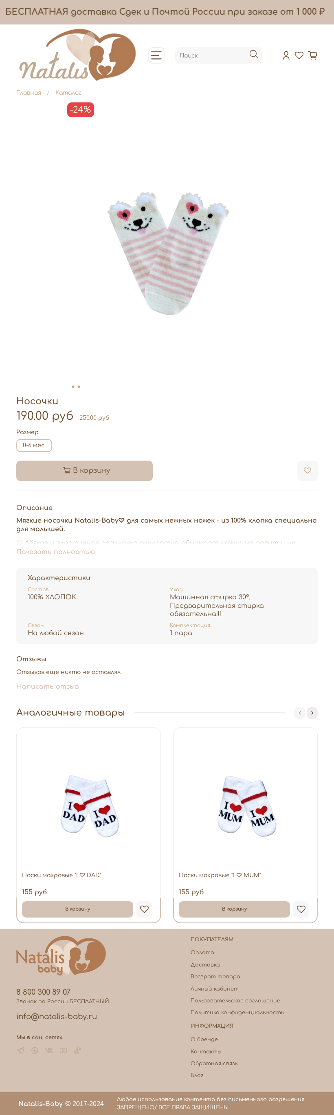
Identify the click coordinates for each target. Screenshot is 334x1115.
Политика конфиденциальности (238, 1012)
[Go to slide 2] (79, 387)
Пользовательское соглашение (235, 1001)
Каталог (68, 93)
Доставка (205, 965)
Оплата (202, 952)
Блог (197, 1075)
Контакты (206, 1052)
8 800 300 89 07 (43, 992)
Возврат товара (215, 977)
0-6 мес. (34, 445)
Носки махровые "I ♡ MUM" (220, 875)
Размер (27, 432)
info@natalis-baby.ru (56, 1017)
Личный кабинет (215, 989)
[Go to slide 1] (73, 387)
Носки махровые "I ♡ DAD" (61, 875)
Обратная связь (214, 1063)
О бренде (204, 1039)
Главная (28, 93)
